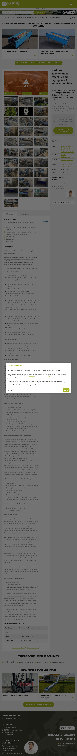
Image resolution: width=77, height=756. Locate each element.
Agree (66, 390)
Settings (10, 390)
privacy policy (46, 376)
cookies (31, 376)
